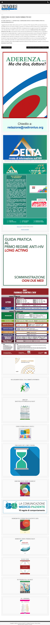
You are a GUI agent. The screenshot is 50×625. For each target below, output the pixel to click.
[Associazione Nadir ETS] (9, 7)
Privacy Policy (37, 623)
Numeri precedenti (25, 229)
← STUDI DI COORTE (6, 47)
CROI (2, 14)
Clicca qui (19, 226)
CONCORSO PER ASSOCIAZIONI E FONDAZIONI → (37, 47)
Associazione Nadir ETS (21, 623)
